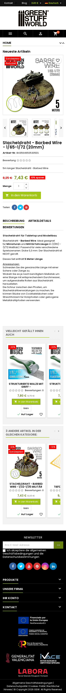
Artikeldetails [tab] (39, 221)
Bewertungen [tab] (13, 227)
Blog (24, 3)
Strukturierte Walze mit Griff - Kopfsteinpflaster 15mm (26, 387)
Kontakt (8, 3)
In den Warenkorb (21, 195)
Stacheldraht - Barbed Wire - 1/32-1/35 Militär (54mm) (26, 486)
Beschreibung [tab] (14, 221)
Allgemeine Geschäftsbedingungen (32, 682)
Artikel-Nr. (9, 153)
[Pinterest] (26, 207)
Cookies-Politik (37, 686)
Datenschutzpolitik (17, 686)
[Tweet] (20, 207)
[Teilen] (14, 207)
